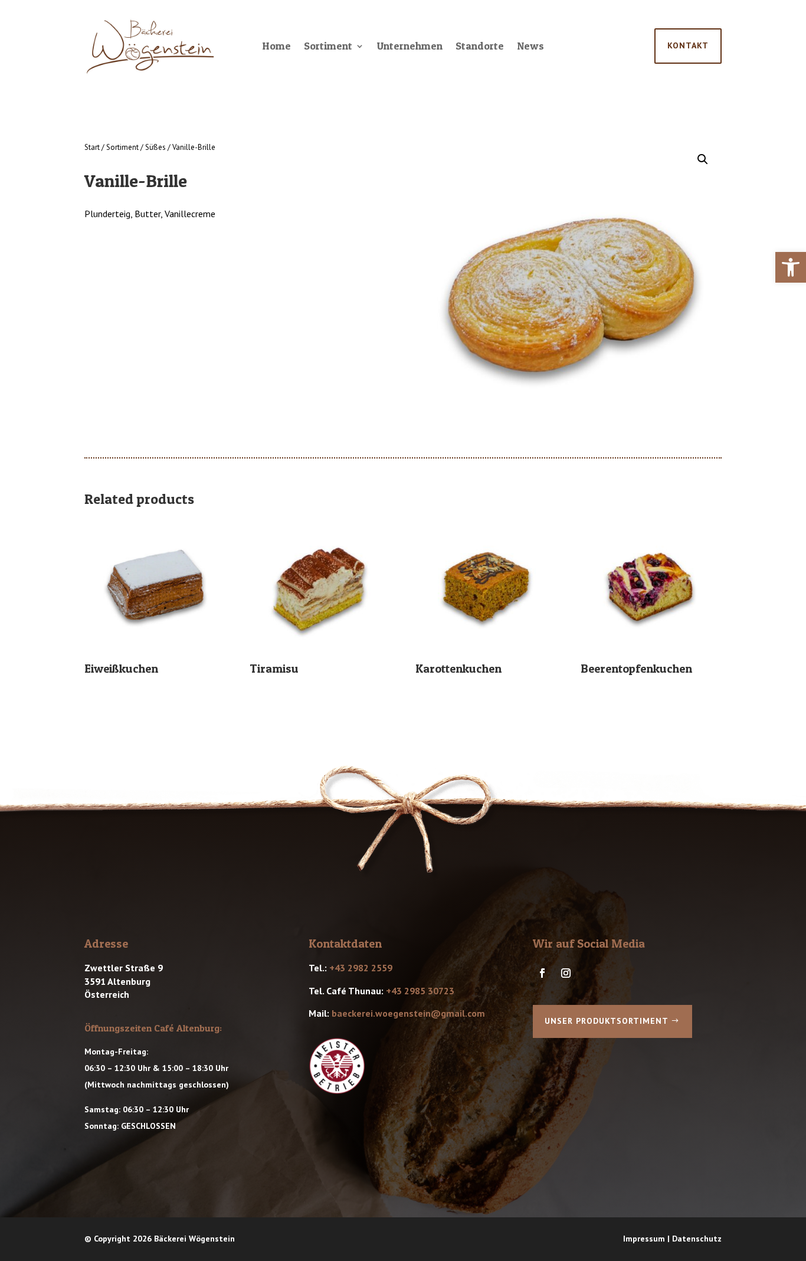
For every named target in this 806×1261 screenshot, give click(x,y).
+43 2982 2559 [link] (360, 968)
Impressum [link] (644, 1238)
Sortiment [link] (328, 47)
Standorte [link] (480, 47)
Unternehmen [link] (410, 47)
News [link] (530, 47)
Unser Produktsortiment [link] (607, 1021)
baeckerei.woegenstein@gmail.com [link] (408, 1013)
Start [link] (92, 147)
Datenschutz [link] (697, 1238)
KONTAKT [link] (688, 45)
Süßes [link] (155, 147)
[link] (790, 267)
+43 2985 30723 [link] (420, 991)
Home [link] (276, 47)
